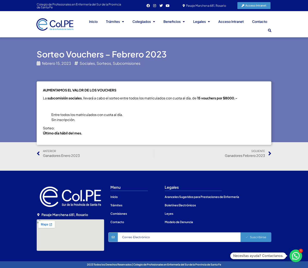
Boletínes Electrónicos (180, 205)
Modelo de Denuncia (179, 222)
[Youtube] (167, 5)
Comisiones (118, 213)
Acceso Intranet (231, 21)
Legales (199, 21)
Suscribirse (258, 237)
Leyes (169, 213)
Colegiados (141, 21)
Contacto (259, 21)
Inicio (93, 21)
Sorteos (104, 63)
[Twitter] (161, 5)
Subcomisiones (126, 63)
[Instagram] (154, 5)
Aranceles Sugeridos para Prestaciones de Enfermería (202, 197)
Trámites (113, 21)
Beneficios (172, 21)
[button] (269, 30)
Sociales (87, 63)
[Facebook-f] (148, 5)
